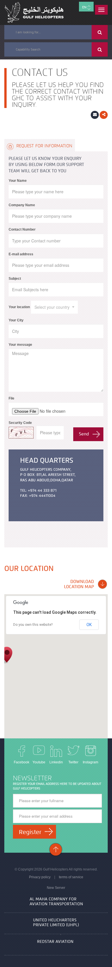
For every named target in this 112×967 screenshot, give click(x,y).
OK (89, 624)
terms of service (71, 877)
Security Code (20, 423)
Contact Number (22, 229)
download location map (79, 584)
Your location (19, 307)
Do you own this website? (33, 625)
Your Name (18, 181)
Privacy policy (40, 877)
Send (84, 434)
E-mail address (21, 254)
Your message (20, 345)
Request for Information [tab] (43, 145)
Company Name (22, 205)
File (11, 398)
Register (30, 832)
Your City (16, 320)
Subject (15, 279)
